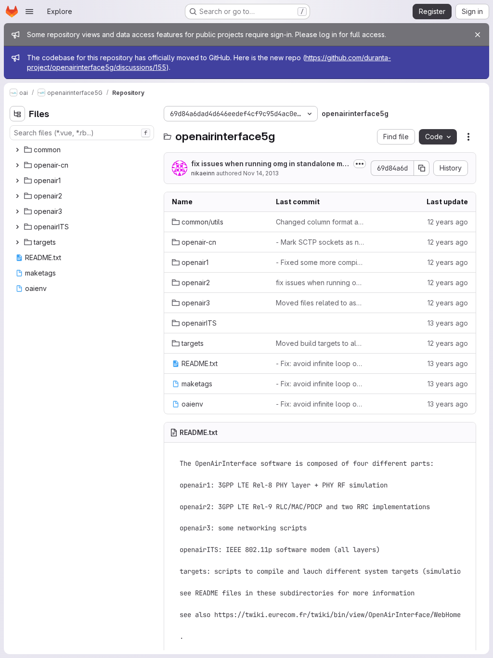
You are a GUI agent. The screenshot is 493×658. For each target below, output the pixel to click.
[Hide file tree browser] (17, 113)
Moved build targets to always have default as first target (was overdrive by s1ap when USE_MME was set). (320, 343)
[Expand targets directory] (17, 242)
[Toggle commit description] (359, 163)
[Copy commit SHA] (421, 168)
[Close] (477, 34)
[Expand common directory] (17, 150)
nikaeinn (203, 173)
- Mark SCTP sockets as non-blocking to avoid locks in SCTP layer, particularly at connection (320, 242)
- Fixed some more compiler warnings (320, 262)
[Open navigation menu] (29, 11)
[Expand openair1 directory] (17, 180)
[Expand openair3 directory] (17, 211)
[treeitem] (83, 150)
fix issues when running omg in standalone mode (269, 164)
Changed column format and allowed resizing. (320, 222)
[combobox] (82, 132)
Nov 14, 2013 (261, 173)
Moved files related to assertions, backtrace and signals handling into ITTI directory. (320, 303)
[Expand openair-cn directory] (17, 165)
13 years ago (448, 323)
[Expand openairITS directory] (17, 227)
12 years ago (448, 222)
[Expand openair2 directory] (17, 196)
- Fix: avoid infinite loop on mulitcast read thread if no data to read (320, 363)
